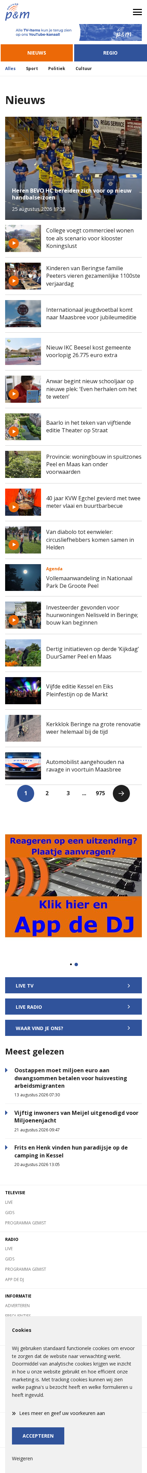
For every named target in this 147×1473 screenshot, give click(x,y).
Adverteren (17, 1306)
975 (100, 793)
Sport (32, 68)
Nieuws (36, 52)
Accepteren (38, 1435)
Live (9, 1202)
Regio (110, 52)
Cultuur (84, 68)
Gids (9, 1212)
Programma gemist (25, 1223)
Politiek (56, 68)
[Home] (36, 12)
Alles (10, 68)
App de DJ (14, 1279)
